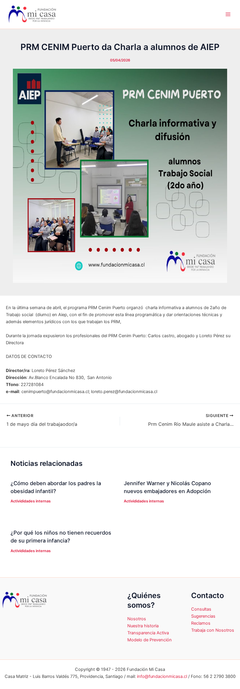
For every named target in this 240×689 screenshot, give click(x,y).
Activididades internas (31, 501)
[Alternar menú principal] (228, 14)
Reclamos (200, 623)
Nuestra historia (143, 625)
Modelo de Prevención (149, 640)
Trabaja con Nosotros (212, 630)
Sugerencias (203, 616)
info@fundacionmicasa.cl (162, 676)
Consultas (201, 609)
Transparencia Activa (148, 632)
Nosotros (136, 618)
